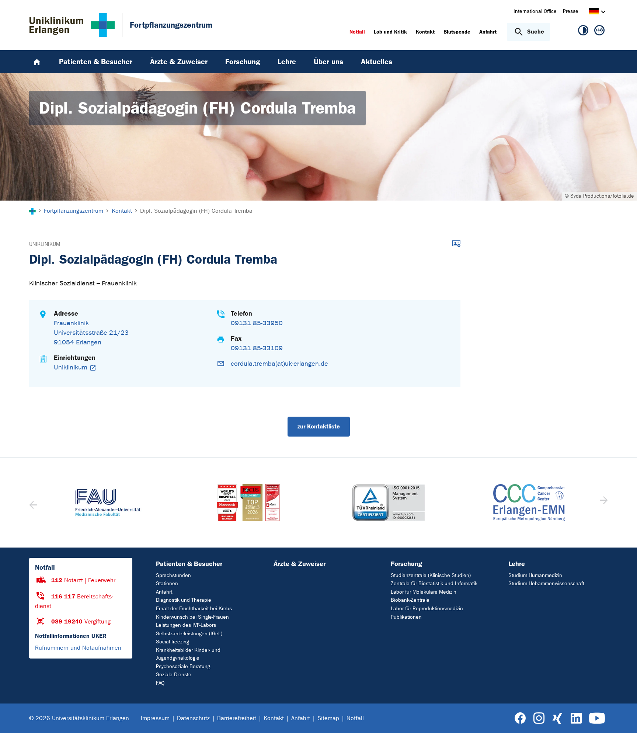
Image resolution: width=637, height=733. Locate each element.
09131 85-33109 (257, 348)
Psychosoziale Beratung (183, 666)
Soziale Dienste (173, 674)
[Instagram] (538, 718)
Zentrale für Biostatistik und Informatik (434, 583)
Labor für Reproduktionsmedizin (427, 608)
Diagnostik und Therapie (183, 600)
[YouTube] (597, 718)
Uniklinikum (44, 244)
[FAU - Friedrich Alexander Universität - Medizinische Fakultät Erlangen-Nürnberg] (108, 502)
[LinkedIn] (576, 718)
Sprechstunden (173, 575)
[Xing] (557, 718)
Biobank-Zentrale (410, 600)
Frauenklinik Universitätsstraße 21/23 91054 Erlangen (91, 332)
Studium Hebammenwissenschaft (546, 583)
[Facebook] (520, 718)
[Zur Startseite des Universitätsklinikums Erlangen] (72, 25)
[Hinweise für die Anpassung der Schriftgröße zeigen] (599, 31)
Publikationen (406, 617)
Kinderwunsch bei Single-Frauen (192, 617)
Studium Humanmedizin (535, 575)
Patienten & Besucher (189, 564)
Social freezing (172, 642)
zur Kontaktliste (318, 426)
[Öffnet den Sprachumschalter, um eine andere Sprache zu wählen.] (594, 12)
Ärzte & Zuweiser (300, 564)
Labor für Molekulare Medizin (423, 592)
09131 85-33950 (257, 323)
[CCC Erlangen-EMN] (529, 502)
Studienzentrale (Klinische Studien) (431, 575)
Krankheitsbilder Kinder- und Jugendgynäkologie (188, 654)
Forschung (406, 564)
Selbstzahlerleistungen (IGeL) (189, 633)
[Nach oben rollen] (622, 718)
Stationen (167, 583)
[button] (603, 502)
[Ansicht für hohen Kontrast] (583, 31)
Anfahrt (164, 592)
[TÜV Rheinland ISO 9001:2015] (388, 502)
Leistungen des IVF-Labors (186, 625)
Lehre (516, 564)
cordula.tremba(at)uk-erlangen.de (279, 364)
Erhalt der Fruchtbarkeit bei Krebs (194, 608)
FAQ (160, 683)
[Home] (37, 61)
